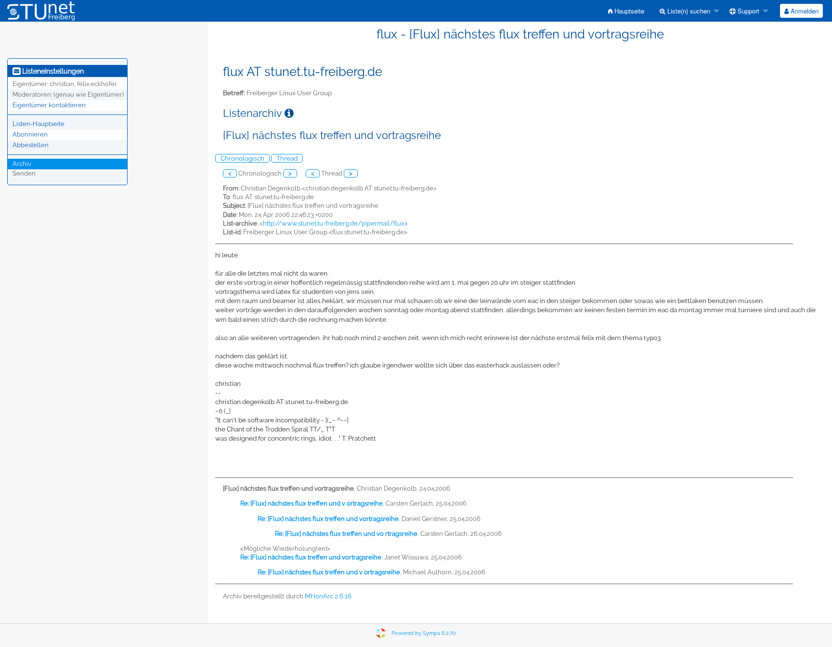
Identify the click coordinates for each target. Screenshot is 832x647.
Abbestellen (31, 145)
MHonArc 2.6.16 (328, 596)
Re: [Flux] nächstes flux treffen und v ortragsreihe (311, 503)
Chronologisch (242, 158)
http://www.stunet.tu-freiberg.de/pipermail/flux (333, 223)
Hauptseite (628, 10)
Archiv (22, 163)
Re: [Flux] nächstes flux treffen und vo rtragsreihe (346, 533)
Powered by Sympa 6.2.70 (423, 633)
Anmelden (804, 10)
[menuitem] (626, 11)
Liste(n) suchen (687, 10)
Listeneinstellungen (52, 71)
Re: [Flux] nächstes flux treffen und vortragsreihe (328, 518)
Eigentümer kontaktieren (49, 105)
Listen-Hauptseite (39, 123)
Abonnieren (30, 134)
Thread (287, 158)
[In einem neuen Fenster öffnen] (289, 113)
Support (747, 10)
